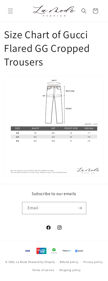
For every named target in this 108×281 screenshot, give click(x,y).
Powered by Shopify (41, 262)
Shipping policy (70, 270)
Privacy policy (93, 262)
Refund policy (69, 262)
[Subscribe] (80, 208)
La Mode (21, 262)
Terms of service (43, 270)
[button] (10, 11)
